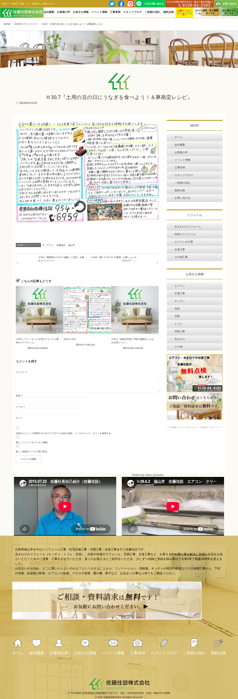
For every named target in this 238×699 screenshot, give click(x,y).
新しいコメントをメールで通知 (32, 442)
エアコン (180, 286)
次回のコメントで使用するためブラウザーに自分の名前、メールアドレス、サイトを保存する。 (64, 433)
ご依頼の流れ (152, 12)
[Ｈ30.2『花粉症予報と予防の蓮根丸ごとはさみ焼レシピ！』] (135, 310)
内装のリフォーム (185, 234)
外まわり (180, 339)
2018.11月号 (69, 339)
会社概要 (49, 12)
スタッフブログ (132, 12)
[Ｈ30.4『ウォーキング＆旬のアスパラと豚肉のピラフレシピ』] (39, 310)
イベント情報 (99, 12)
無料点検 (168, 12)
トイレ (179, 324)
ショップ (200, 13)
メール (20, 406)
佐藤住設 (61, 245)
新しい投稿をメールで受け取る (31, 451)
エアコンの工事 (184, 242)
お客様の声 (63, 12)
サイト (19, 418)
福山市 (71, 245)
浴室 (177, 308)
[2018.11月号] (87, 310)
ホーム (179, 137)
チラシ (50, 245)
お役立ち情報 (81, 12)
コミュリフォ (184, 13)
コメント (21, 371)
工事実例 (115, 12)
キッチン (180, 301)
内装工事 (180, 331)
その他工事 (181, 257)
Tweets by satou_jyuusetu (148, 475)
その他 (179, 346)
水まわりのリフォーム (188, 226)
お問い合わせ (229, 3)
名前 (19, 395)
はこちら (210, 12)
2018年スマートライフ (28, 244)
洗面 (177, 316)
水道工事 (180, 249)
